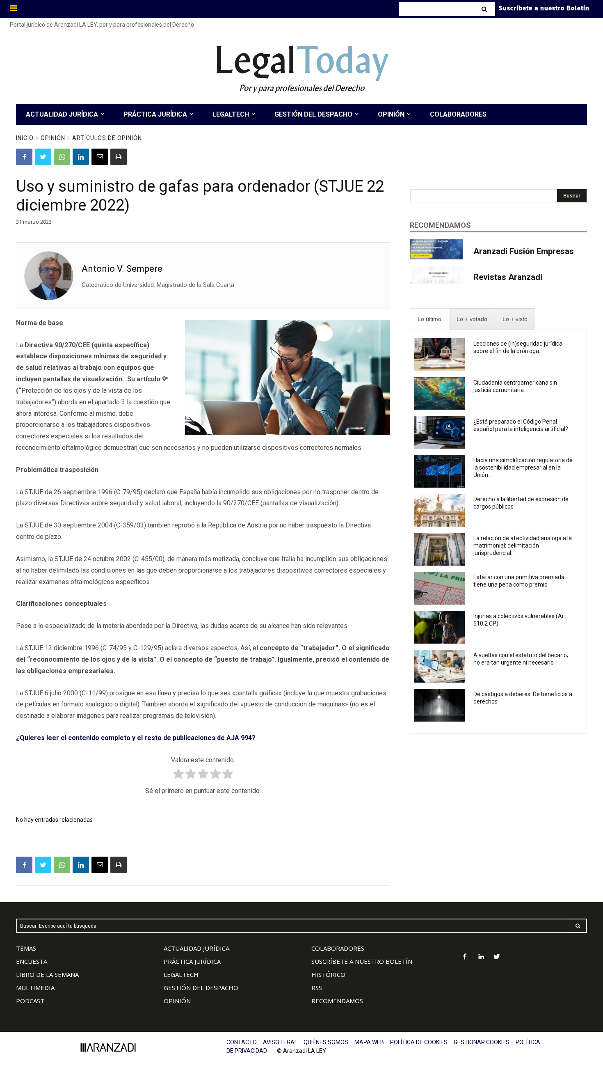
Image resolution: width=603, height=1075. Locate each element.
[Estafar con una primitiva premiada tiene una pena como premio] (439, 588)
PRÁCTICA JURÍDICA (192, 961)
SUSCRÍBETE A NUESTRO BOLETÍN (361, 961)
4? (252, 738)
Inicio (25, 138)
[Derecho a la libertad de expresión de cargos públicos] (439, 510)
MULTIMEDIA (35, 987)
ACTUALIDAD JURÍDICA (196, 948)
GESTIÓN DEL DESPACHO (201, 987)
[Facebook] (24, 157)
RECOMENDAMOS (337, 1001)
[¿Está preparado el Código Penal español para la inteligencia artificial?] (439, 432)
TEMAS (26, 948)
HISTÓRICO (328, 974)
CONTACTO (241, 1042)
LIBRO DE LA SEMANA (47, 974)
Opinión (53, 138)
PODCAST (30, 1001)
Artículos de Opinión (107, 138)
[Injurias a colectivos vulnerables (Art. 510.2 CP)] (439, 627)
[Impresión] (118, 157)
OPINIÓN (177, 1001)
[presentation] (429, 319)
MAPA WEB (369, 1042)
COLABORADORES (337, 948)
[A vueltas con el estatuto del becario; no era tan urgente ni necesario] (439, 666)
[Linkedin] (81, 157)
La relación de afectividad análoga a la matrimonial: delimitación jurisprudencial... (522, 545)
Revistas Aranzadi (507, 277)
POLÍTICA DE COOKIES (419, 1042)
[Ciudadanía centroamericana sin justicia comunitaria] (439, 393)
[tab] (429, 319)
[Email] (99, 157)
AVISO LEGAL (280, 1042)
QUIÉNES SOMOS (326, 1042)
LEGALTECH (181, 974)
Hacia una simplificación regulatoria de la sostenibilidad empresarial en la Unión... (523, 467)
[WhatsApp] (62, 157)
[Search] (485, 9)
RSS (316, 987)
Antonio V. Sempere (122, 269)
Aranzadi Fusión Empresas (523, 251)
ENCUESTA (31, 961)
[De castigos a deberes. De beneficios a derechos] (439, 705)
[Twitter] (43, 157)
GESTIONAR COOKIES (481, 1042)
